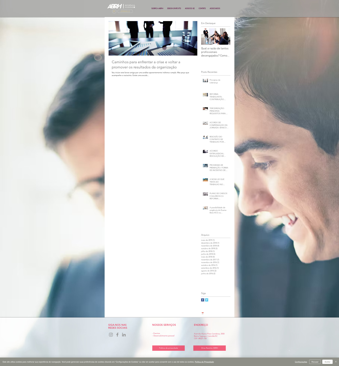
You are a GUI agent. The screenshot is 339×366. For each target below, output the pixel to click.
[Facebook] (117, 334)
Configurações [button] (301, 361)
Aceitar (327, 361)
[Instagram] (110, 334)
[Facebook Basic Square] (202, 299)
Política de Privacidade (204, 361)
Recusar (314, 361)
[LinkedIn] (123, 334)
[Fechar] (335, 362)
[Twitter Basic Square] (206, 299)
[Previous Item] (205, 36)
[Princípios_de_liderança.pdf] (202, 313)
